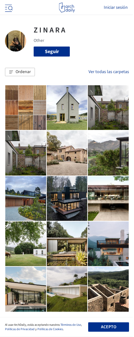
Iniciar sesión (116, 7)
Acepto (108, 327)
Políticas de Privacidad (20, 329)
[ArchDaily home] (67, 7)
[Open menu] (8, 7)
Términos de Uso (70, 325)
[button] (20, 72)
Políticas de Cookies (50, 329)
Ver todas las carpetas (109, 72)
